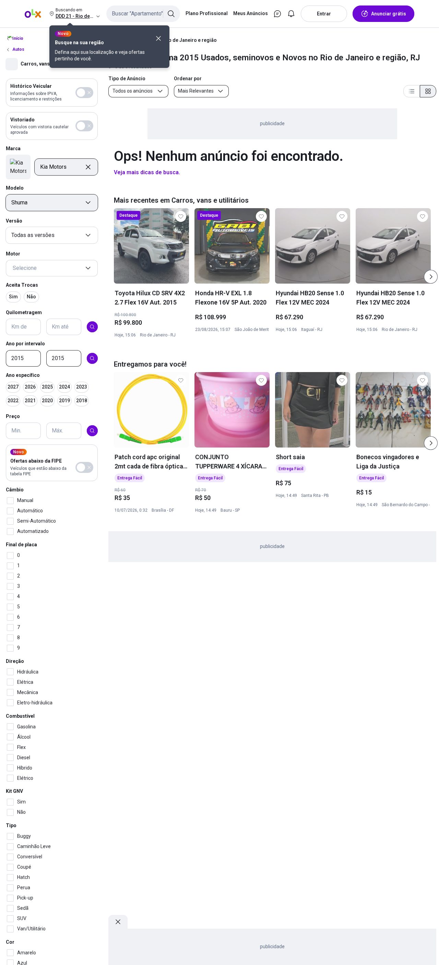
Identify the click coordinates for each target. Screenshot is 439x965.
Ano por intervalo (25, 343)
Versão (14, 221)
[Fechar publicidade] (118, 922)
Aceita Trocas (22, 285)
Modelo (15, 188)
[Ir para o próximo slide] (431, 277)
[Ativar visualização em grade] (428, 91)
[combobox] (143, 13)
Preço (13, 416)
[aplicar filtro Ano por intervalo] (92, 358)
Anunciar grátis (388, 13)
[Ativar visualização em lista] (411, 91)
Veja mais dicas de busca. (147, 172)
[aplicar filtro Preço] (92, 430)
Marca (13, 148)
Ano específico (23, 375)
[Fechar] (158, 38)
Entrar (324, 13)
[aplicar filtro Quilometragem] (92, 326)
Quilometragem (24, 312)
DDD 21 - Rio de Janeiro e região (180, 40)
